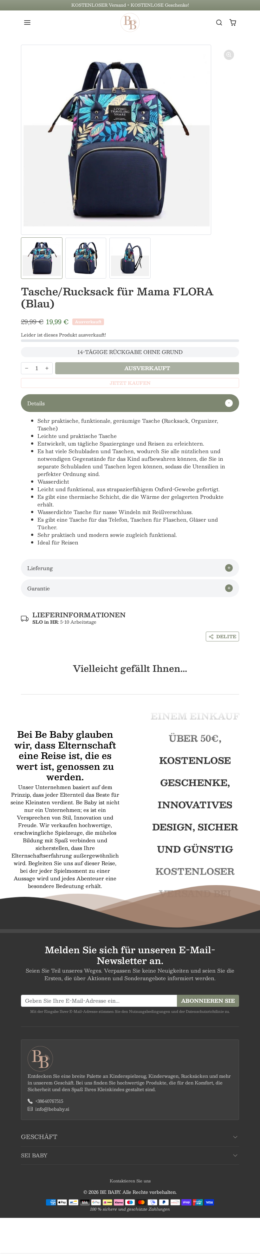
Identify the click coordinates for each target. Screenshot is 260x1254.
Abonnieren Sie (208, 1000)
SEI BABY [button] (34, 1155)
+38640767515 (49, 1101)
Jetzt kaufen (130, 383)
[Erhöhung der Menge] (47, 368)
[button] (34, 22)
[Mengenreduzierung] (26, 368)
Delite (226, 636)
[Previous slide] (23, 684)
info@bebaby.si (52, 1109)
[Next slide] (237, 684)
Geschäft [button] (39, 1136)
